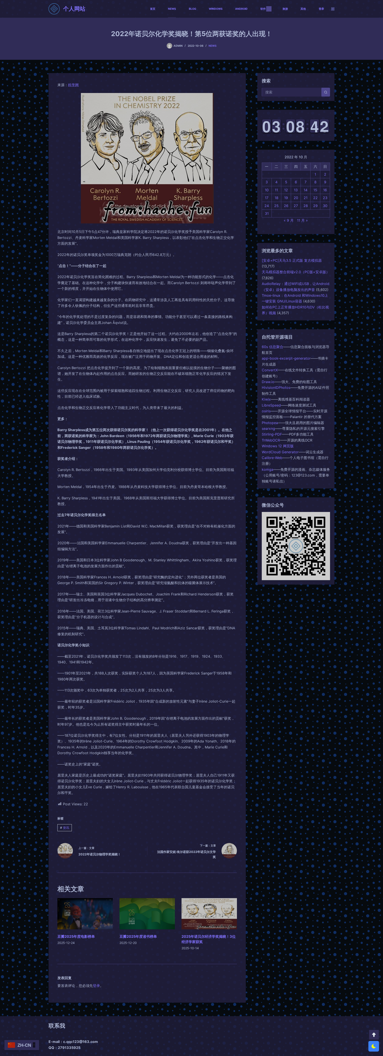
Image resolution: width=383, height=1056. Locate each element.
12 (286, 190)
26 (286, 205)
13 (296, 190)
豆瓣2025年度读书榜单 (138, 936)
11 (276, 190)
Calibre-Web (272, 457)
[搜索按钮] (325, 92)
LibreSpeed (271, 405)
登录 (321, 8)
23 (325, 198)
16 (325, 190)
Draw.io (268, 382)
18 (276, 198)
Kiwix (266, 399)
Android (241, 8)
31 (267, 213)
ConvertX (270, 370)
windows (216, 8)
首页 (152, 8)
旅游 (285, 8)
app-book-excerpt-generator (286, 358)
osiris (266, 411)
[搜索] (332, 9)
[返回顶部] (374, 1035)
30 (325, 205)
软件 (263, 8)
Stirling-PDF (272, 434)
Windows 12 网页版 (278, 446)
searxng (268, 428)
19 (286, 198)
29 (315, 205)
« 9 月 (289, 220)
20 (296, 198)
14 (305, 190)
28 (305, 205)
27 (296, 205)
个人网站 (74, 8)
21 (305, 198)
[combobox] (291, 92)
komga (267, 469)
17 (266, 198)
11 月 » (302, 220)
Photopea (270, 422)
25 (276, 205)
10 (267, 190)
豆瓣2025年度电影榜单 (76, 936)
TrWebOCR (271, 440)
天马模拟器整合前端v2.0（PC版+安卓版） (296, 272)
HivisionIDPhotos (276, 387)
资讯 (64, 827)
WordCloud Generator (280, 452)
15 (315, 190)
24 (266, 205)
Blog (192, 8)
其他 (303, 8)
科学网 (73, 85)
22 (315, 198)
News (172, 8)
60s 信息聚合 (272, 347)
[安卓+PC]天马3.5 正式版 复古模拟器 (292, 260)
